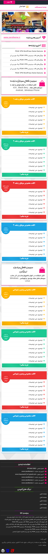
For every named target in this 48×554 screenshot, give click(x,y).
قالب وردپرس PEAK (31, 522)
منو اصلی (22, 7)
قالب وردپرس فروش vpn (23, 524)
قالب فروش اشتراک (9, 520)
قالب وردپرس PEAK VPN (18, 522)
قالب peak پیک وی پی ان (29, 520)
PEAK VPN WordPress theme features (29, 51)
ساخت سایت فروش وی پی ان (14, 517)
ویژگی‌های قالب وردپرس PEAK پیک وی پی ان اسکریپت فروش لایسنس (30, 532)
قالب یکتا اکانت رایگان (11, 524)
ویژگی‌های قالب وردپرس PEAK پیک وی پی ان (36, 529)
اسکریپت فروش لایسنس (41, 517)
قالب (28, 542)
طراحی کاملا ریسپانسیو (41, 520)
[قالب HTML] (7, 551)
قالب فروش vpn (18, 520)
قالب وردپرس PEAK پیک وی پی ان (38, 524)
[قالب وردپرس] (12, 551)
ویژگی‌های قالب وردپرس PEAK (39, 527)
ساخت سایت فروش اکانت (28, 517)
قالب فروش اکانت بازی (41, 522)
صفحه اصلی (43, 494)
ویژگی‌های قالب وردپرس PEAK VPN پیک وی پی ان (26, 55)
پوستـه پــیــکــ (40, 7)
